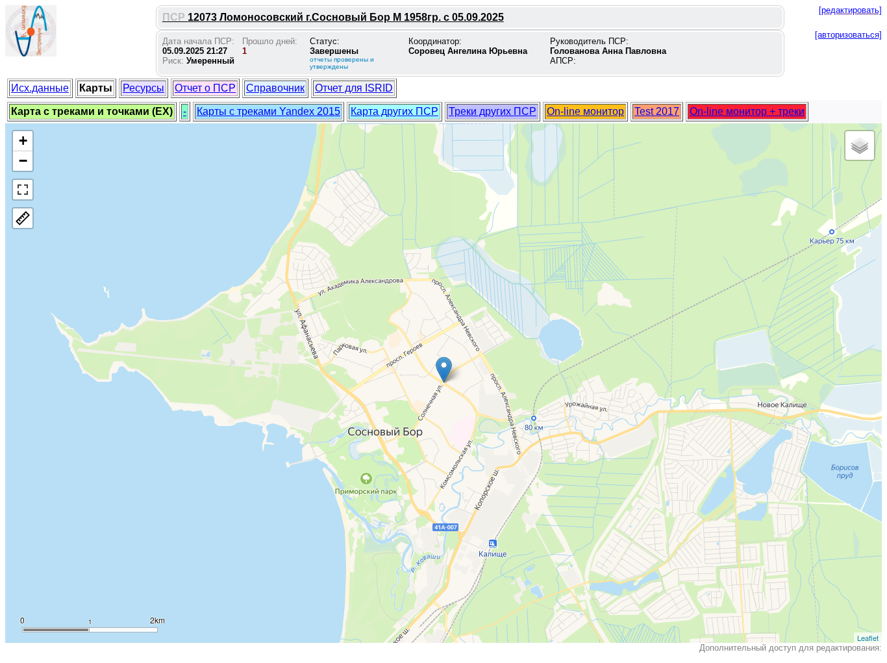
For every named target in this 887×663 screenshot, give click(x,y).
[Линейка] (22, 218)
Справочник (275, 88)
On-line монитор (585, 111)
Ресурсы (143, 88)
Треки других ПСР (492, 111)
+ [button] (23, 140)
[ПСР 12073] (444, 370)
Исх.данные (40, 88)
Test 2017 (656, 111)
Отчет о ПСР (205, 88)
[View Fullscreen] (22, 189)
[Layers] (859, 145)
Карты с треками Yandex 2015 (268, 111)
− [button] (23, 161)
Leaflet (868, 637)
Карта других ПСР (394, 111)
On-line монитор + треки (747, 111)
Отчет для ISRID (354, 88)
